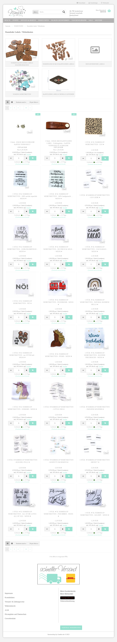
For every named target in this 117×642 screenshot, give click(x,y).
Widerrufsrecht (10, 606)
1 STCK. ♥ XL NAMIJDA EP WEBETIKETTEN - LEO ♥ (94, 143)
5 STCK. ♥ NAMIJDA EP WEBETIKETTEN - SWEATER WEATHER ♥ (95, 408)
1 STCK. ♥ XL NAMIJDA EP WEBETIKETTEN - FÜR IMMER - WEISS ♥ (58, 514)
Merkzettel (105, 3)
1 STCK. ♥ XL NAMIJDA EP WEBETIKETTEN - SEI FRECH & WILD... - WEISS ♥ (58, 249)
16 (26, 108)
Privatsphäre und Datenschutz (15, 614)
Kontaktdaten (10, 597)
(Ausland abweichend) (22, 164)
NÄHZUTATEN (43, 20)
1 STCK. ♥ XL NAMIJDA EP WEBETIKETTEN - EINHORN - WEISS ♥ (22, 408)
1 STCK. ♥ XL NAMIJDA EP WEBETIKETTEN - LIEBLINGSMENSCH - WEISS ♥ (22, 249)
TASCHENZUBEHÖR (79, 20)
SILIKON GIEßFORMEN (60, 20)
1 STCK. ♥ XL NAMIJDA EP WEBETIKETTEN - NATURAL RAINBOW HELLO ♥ (94, 302)
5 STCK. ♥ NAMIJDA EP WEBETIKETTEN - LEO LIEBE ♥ (95, 196)
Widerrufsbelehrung (67, 601)
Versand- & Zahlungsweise (14, 602)
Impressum (9, 593)
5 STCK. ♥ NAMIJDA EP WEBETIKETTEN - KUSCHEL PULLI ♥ (22, 461)
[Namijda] (17, 11)
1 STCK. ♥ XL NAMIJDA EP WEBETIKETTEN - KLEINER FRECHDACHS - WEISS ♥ (94, 355)
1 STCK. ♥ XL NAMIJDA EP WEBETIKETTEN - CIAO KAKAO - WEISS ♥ (94, 249)
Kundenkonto (70, 591)
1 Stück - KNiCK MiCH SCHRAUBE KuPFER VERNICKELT (22, 143)
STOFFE (16, 20)
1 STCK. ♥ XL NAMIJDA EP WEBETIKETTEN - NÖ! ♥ (22, 302)
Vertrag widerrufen (71, 627)
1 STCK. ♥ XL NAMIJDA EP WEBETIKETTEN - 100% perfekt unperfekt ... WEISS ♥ (22, 196)
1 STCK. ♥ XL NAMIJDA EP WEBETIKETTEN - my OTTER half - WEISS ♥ (22, 355)
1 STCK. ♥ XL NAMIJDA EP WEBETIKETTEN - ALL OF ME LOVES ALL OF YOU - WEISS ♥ (22, 514)
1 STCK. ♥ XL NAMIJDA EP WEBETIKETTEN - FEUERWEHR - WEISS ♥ (58, 302)
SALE (91, 20)
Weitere (98, 20)
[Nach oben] (110, 639)
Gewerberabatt (10, 618)
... (21, 108)
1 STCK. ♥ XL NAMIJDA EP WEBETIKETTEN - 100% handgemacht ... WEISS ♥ (58, 196)
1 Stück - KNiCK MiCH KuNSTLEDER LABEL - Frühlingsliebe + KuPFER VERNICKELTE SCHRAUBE (58, 143)
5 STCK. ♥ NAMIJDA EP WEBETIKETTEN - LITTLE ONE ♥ (58, 408)
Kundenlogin (94, 3)
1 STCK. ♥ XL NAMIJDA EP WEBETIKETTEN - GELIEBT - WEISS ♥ (94, 514)
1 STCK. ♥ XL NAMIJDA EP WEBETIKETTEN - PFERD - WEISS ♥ (58, 355)
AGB (7, 610)
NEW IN (7, 20)
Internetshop (51, 634)
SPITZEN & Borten (28, 20)
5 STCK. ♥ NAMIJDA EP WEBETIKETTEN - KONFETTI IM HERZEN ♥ (58, 461)
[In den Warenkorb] (32, 158)
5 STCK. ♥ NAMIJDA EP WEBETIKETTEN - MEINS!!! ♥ (95, 461)
